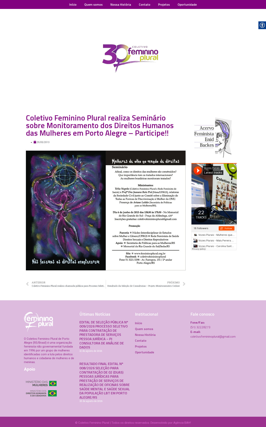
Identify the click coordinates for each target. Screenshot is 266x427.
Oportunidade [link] (187, 4)
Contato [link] (144, 4)
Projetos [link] (164, 4)
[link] (133, 59)
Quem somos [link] (93, 4)
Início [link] (73, 4)
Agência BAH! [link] (182, 422)
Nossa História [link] (120, 4)
